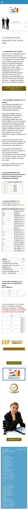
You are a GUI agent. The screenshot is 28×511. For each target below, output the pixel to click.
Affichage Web (21, 449)
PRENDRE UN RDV (14, 439)
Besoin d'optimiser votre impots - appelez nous (14, 88)
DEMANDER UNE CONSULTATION (14, 349)
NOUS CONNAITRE (14, 363)
